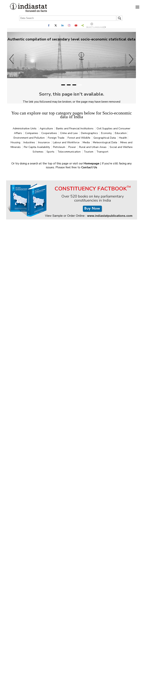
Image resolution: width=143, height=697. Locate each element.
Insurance (44, 142)
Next (131, 59)
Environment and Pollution (29, 138)
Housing (16, 142)
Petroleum (59, 147)
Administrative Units (25, 128)
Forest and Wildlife (79, 138)
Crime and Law (69, 133)
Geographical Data (105, 138)
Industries (29, 142)
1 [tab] (63, 84)
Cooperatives (49, 133)
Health (123, 138)
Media (86, 142)
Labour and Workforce (66, 142)
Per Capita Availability (37, 147)
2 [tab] (69, 84)
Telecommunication (69, 151)
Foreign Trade (56, 138)
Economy (106, 133)
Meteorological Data (105, 142)
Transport (102, 151)
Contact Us (89, 167)
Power (72, 147)
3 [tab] (74, 84)
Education (121, 133)
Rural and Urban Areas (93, 147)
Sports (51, 151)
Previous (12, 59)
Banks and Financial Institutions (75, 128)
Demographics (90, 133)
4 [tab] (80, 84)
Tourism (89, 151)
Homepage (92, 163)
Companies (32, 133)
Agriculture (47, 128)
